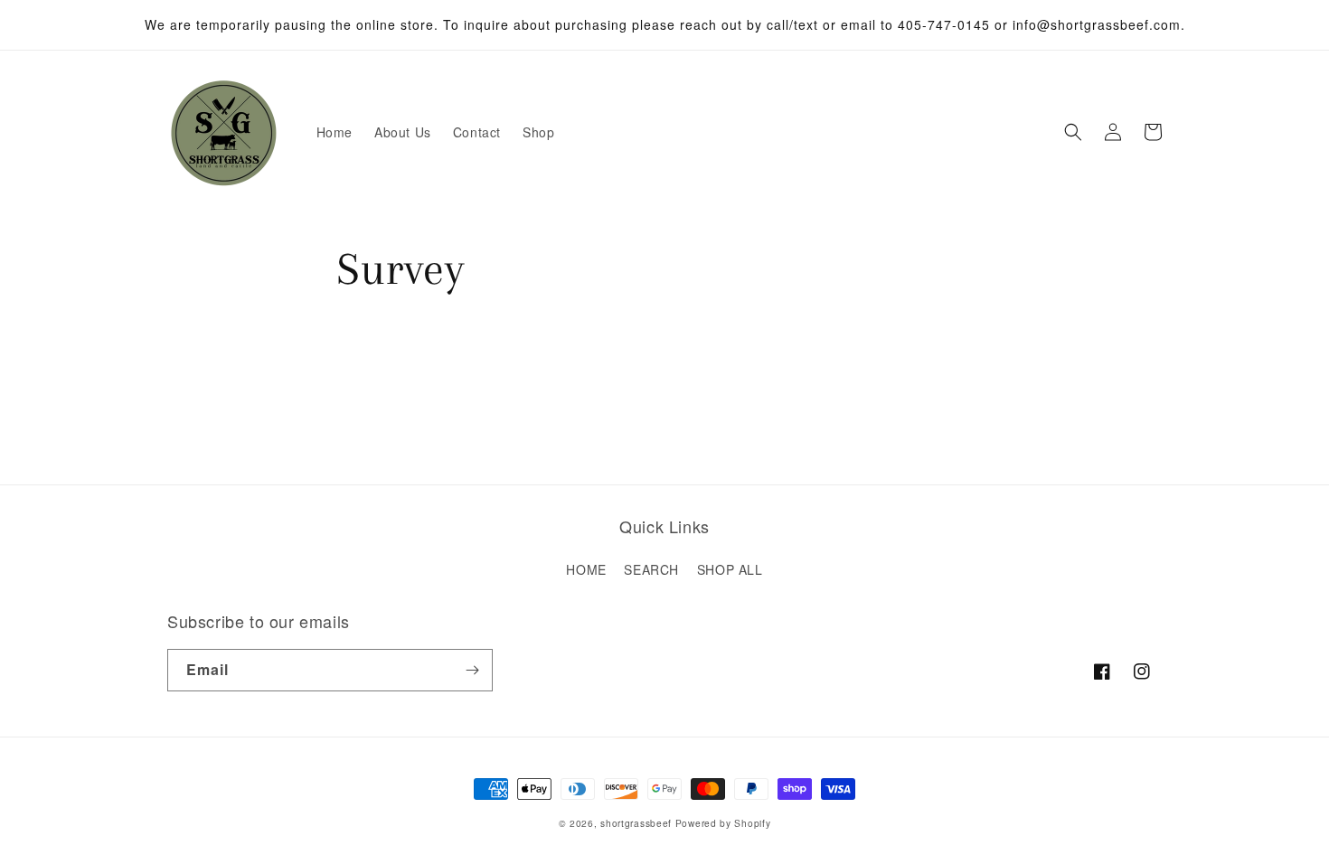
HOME (586, 569)
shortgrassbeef (636, 823)
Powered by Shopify (723, 823)
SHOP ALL (730, 569)
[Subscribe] (472, 670)
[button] (1073, 132)
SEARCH (651, 569)
